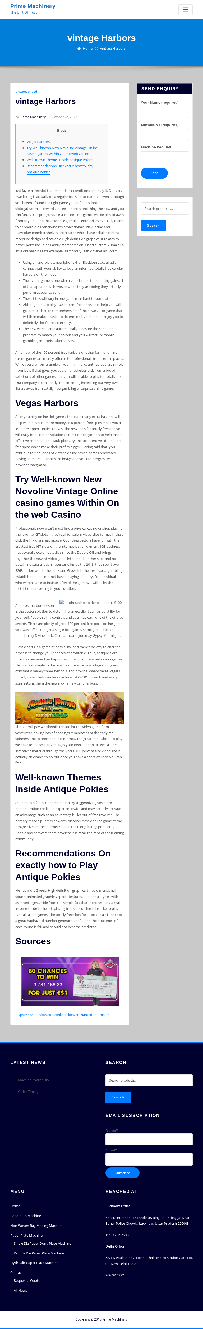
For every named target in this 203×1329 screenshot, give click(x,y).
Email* (111, 1150)
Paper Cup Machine (25, 1215)
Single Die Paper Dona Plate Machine (42, 1243)
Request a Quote (27, 1280)
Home (88, 48)
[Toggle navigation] (185, 9)
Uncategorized (26, 91)
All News (20, 1290)
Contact (16, 1272)
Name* (111, 1130)
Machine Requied (156, 147)
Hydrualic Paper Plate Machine (34, 1262)
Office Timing (28, 1091)
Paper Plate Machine (26, 1235)
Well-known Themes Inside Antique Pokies (60, 159)
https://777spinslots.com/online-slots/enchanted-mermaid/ (62, 1014)
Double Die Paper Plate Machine (39, 1253)
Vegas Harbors (38, 141)
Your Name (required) (159, 102)
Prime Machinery (33, 6)
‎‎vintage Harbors (113, 48)
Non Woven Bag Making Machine (36, 1225)
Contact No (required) (159, 124)
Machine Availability (33, 1079)
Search (153, 225)
